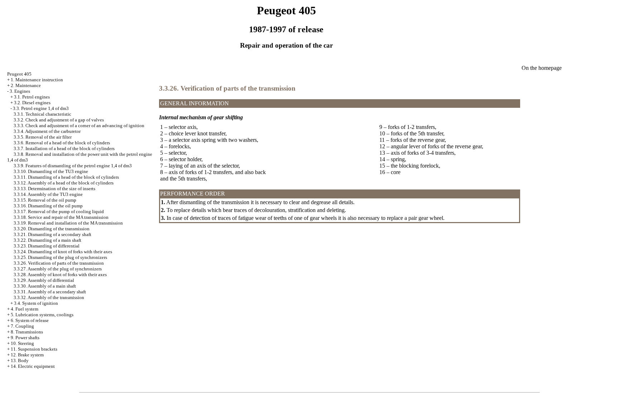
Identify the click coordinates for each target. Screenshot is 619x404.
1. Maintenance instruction (37, 79)
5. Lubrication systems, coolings (42, 314)
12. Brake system (27, 354)
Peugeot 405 (19, 74)
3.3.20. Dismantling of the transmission (52, 228)
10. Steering (22, 343)
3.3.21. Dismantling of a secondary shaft (52, 234)
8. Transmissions (27, 332)
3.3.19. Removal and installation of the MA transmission (68, 223)
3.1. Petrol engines (32, 97)
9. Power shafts (25, 337)
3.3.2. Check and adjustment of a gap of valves (59, 119)
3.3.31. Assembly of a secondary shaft (50, 291)
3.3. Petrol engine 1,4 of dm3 (41, 108)
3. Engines (20, 91)
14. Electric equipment (33, 366)
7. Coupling (22, 326)
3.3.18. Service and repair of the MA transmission (61, 217)
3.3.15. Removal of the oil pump (45, 200)
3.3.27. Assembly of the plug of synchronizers (58, 268)
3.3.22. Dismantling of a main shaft (47, 240)
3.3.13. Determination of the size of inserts (54, 188)
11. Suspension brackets (34, 349)
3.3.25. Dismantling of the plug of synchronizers (60, 257)
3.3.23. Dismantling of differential (47, 246)
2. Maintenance (26, 85)
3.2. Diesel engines (32, 102)
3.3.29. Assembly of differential (44, 280)
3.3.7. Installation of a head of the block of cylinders (64, 148)
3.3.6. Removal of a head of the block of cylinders (62, 142)
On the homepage (542, 68)
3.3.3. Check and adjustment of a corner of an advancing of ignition (79, 125)
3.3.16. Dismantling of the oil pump (48, 205)
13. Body (20, 360)
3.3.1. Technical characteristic (42, 114)
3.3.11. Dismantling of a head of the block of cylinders (66, 177)
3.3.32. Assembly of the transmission (49, 297)
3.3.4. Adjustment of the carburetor (47, 131)
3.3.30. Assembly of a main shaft (45, 286)
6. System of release (30, 320)
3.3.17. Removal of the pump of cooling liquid (59, 211)
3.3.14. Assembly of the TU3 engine (48, 194)
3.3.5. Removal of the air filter (43, 137)
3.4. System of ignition (36, 303)
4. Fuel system (24, 309)
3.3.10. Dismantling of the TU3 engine (51, 171)
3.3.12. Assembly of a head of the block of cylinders (64, 183)
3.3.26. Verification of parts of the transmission (59, 263)
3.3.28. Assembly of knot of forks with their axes (60, 274)
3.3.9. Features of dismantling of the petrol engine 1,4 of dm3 (73, 165)
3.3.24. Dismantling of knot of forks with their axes (63, 251)
